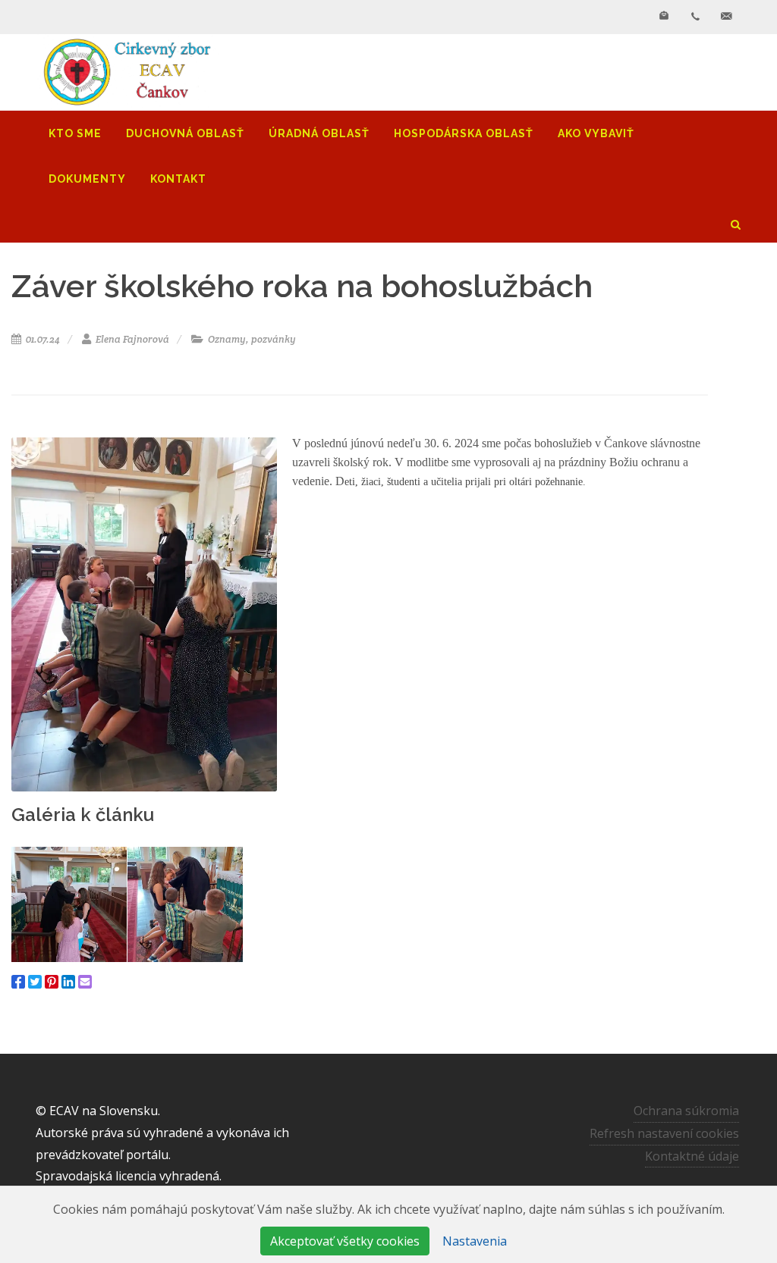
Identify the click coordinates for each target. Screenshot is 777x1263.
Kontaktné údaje (692, 1156)
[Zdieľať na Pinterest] (51, 982)
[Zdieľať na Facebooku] (18, 982)
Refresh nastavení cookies (664, 1133)
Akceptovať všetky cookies (345, 1241)
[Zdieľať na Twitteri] (35, 982)
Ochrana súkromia (686, 1110)
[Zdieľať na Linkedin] (68, 982)
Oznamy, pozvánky (251, 339)
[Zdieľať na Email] (85, 982)
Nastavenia (474, 1241)
